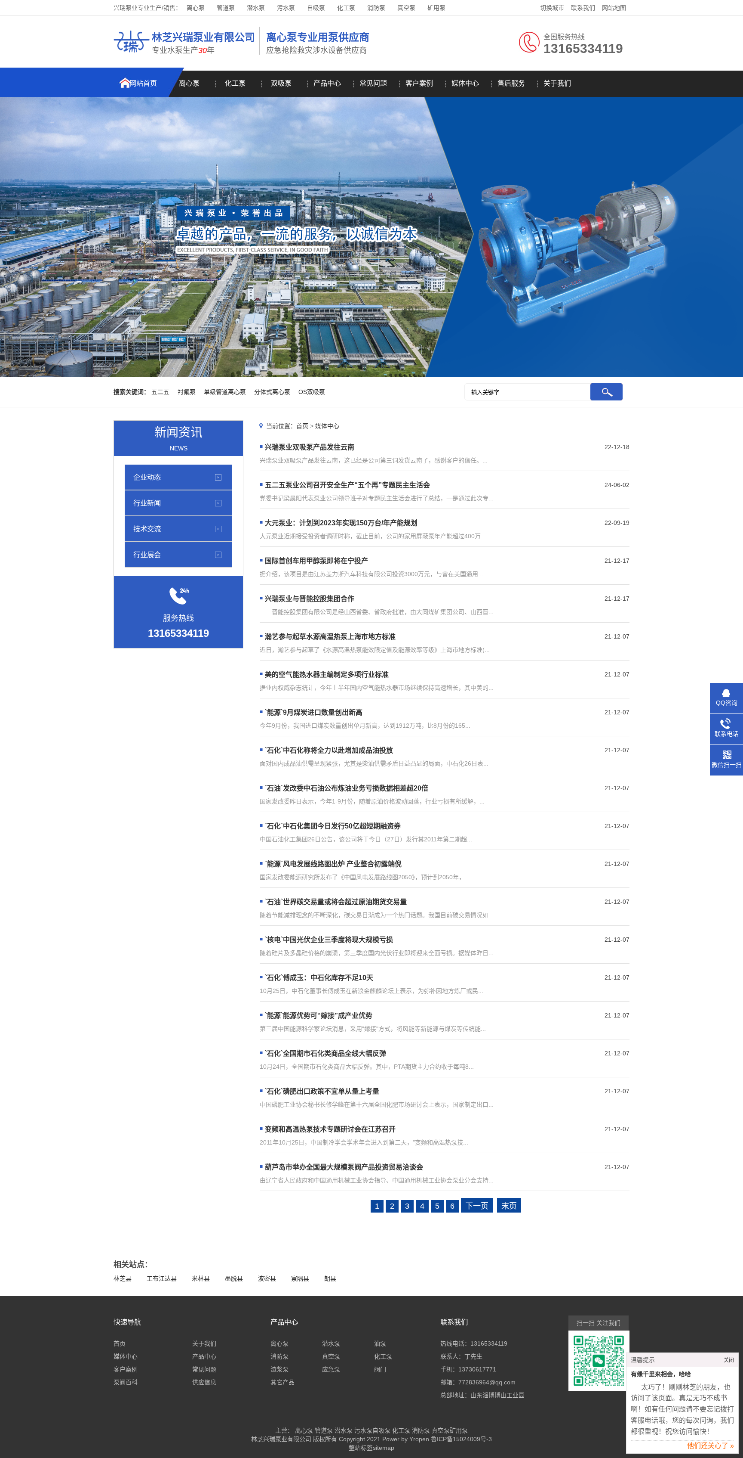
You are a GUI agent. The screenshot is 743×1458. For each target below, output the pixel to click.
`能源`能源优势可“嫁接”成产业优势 (318, 1015)
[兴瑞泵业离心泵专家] (132, 53)
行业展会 (147, 554)
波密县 (267, 1278)
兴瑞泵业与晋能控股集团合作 (309, 598)
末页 (509, 1206)
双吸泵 (281, 83)
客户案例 (419, 83)
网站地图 (614, 7)
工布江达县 (162, 1278)
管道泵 (226, 7)
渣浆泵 (279, 1369)
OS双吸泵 (311, 391)
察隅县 (300, 1278)
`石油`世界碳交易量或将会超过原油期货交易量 (336, 902)
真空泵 (406, 7)
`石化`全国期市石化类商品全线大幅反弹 (325, 1053)
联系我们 (583, 7)
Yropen (419, 1439)
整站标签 (361, 1447)
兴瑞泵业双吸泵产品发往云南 (309, 447)
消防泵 (376, 7)
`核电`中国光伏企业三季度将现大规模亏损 (329, 939)
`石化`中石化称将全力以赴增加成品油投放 (329, 750)
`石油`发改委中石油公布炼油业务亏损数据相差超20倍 (346, 788)
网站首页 (143, 83)
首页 (302, 425)
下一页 (476, 1206)
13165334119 (488, 1343)
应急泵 (331, 1369)
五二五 (160, 391)
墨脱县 (234, 1278)
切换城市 (552, 7)
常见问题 (373, 83)
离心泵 (196, 7)
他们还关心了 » (710, 1445)
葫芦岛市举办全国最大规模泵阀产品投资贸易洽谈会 (344, 1167)
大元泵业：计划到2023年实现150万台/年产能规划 (341, 523)
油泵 (380, 1343)
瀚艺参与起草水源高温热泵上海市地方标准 (330, 636)
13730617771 (477, 1369)
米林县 (201, 1278)
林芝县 (123, 1278)
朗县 (330, 1278)
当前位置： (281, 425)
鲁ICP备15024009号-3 (460, 1439)
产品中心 (327, 83)
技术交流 (147, 529)
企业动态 (147, 477)
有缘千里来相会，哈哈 (661, 1374)
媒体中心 (465, 83)
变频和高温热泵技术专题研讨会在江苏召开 (330, 1129)
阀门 (380, 1369)
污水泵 (286, 7)
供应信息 (204, 1382)
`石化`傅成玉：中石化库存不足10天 (319, 977)
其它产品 (282, 1382)
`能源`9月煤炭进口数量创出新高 (313, 712)
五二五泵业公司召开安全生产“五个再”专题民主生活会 (347, 485)
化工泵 (346, 7)
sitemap (383, 1447)
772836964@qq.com (487, 1382)
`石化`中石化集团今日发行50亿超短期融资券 (333, 826)
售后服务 (511, 83)
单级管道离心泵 (225, 391)
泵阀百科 (126, 1382)
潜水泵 (256, 7)
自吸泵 (316, 7)
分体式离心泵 (272, 391)
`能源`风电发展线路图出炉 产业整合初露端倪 (333, 864)
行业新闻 (147, 503)
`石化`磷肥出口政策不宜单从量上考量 (322, 1091)
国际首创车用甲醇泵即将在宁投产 (316, 561)
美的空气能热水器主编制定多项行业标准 (327, 674)
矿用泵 (436, 7)
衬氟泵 (187, 391)
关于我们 (557, 83)
